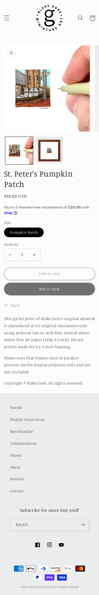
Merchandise (21, 431)
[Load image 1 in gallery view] (19, 151)
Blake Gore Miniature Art (42, 586)
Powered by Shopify (68, 586)
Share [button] (15, 305)
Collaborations (23, 443)
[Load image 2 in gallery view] (49, 151)
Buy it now (49, 288)
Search (16, 407)
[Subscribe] (83, 525)
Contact (17, 491)
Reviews (17, 479)
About (15, 467)
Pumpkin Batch (24, 232)
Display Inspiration (27, 419)
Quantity (11, 244)
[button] (6, 18)
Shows (15, 455)
